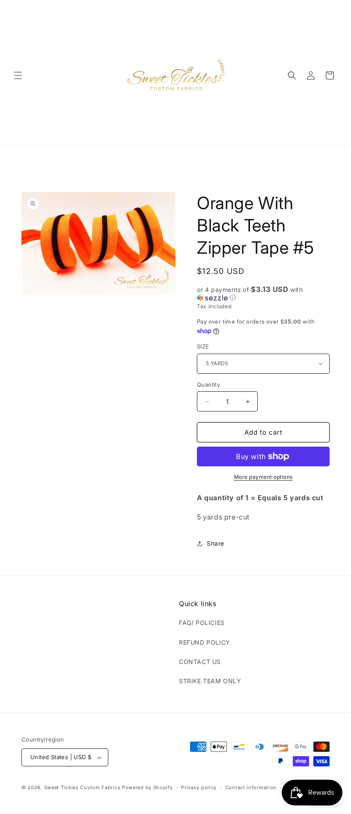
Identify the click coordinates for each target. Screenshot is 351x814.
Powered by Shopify (147, 787)
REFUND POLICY (204, 642)
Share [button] (215, 543)
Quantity (208, 384)
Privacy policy (199, 787)
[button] (18, 75)
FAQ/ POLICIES (202, 622)
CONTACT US (200, 661)
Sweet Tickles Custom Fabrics (82, 787)
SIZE (203, 346)
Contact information (251, 787)
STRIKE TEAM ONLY (210, 681)
